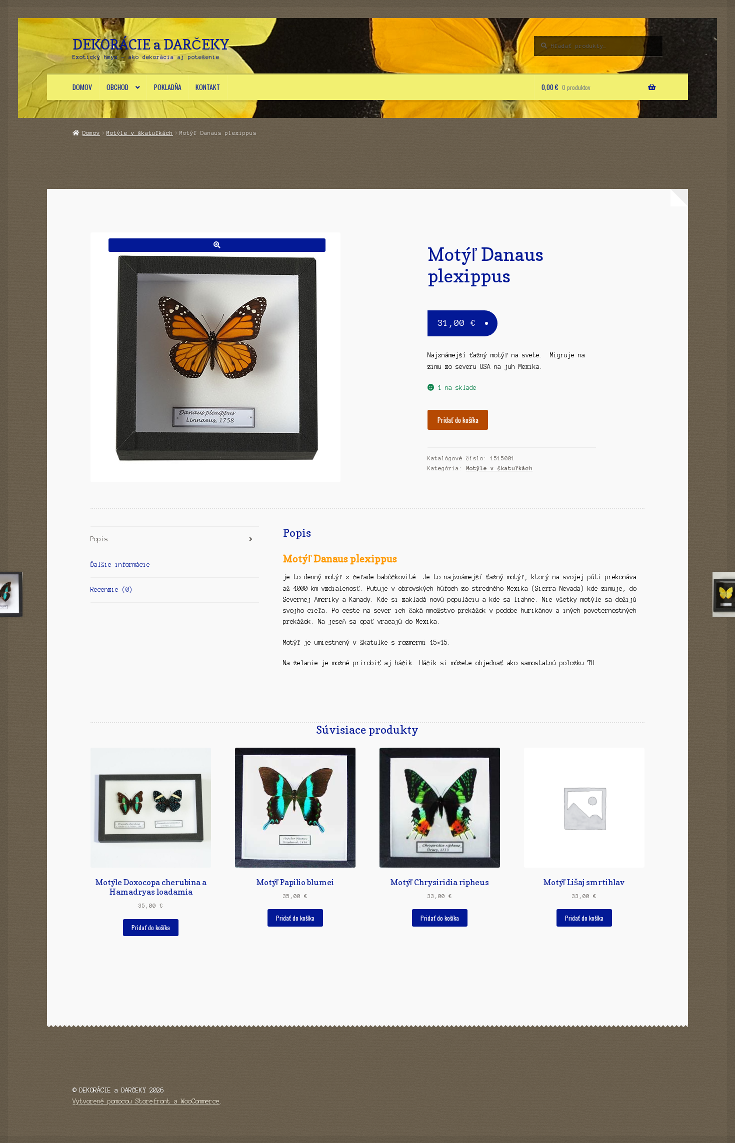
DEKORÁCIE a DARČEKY (150, 44)
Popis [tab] (99, 539)
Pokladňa (168, 87)
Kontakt (208, 87)
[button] (216, 245)
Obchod (117, 87)
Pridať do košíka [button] (151, 927)
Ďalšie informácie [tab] (120, 564)
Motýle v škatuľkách (139, 133)
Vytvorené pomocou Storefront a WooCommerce (146, 1101)
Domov (82, 87)
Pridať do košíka (458, 420)
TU (591, 663)
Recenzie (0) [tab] (111, 589)
